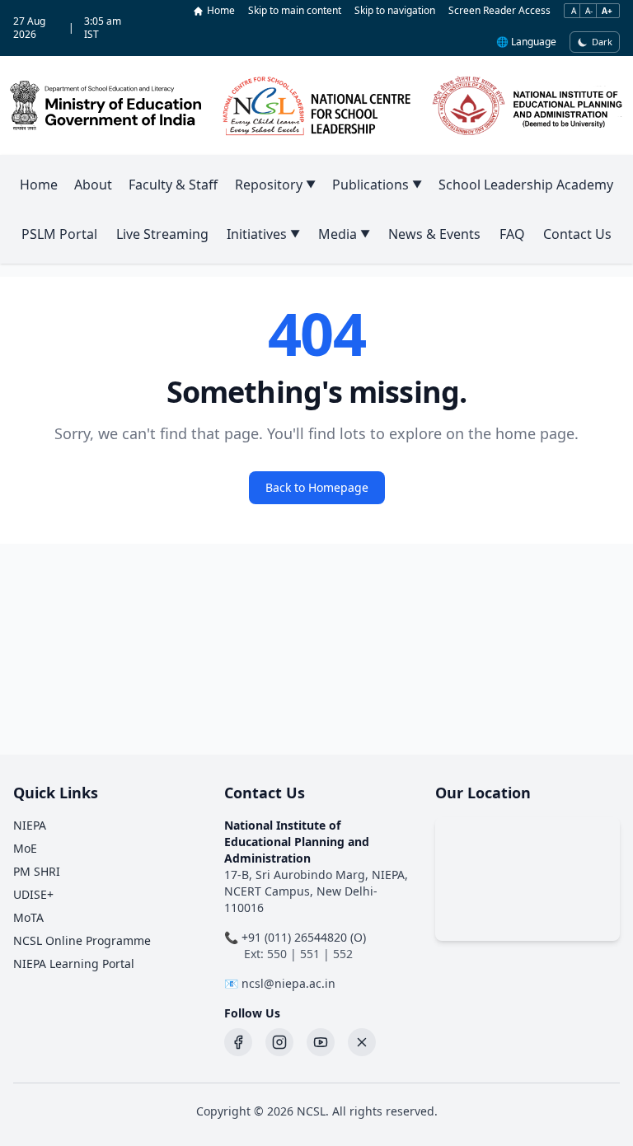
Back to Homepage (316, 487)
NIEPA (29, 825)
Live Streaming (162, 234)
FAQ (512, 234)
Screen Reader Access (499, 10)
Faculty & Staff (173, 184)
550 (277, 953)
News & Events (434, 234)
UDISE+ (33, 894)
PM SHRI (36, 871)
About (93, 184)
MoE (25, 848)
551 (310, 953)
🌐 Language (526, 42)
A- (589, 10)
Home (221, 10)
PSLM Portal (59, 234)
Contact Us (577, 234)
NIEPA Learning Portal (73, 963)
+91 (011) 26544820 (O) (303, 937)
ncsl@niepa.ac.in (288, 983)
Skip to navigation (394, 10)
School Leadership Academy (525, 184)
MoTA (28, 917)
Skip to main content (294, 10)
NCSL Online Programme (82, 940)
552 (343, 953)
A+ (607, 10)
